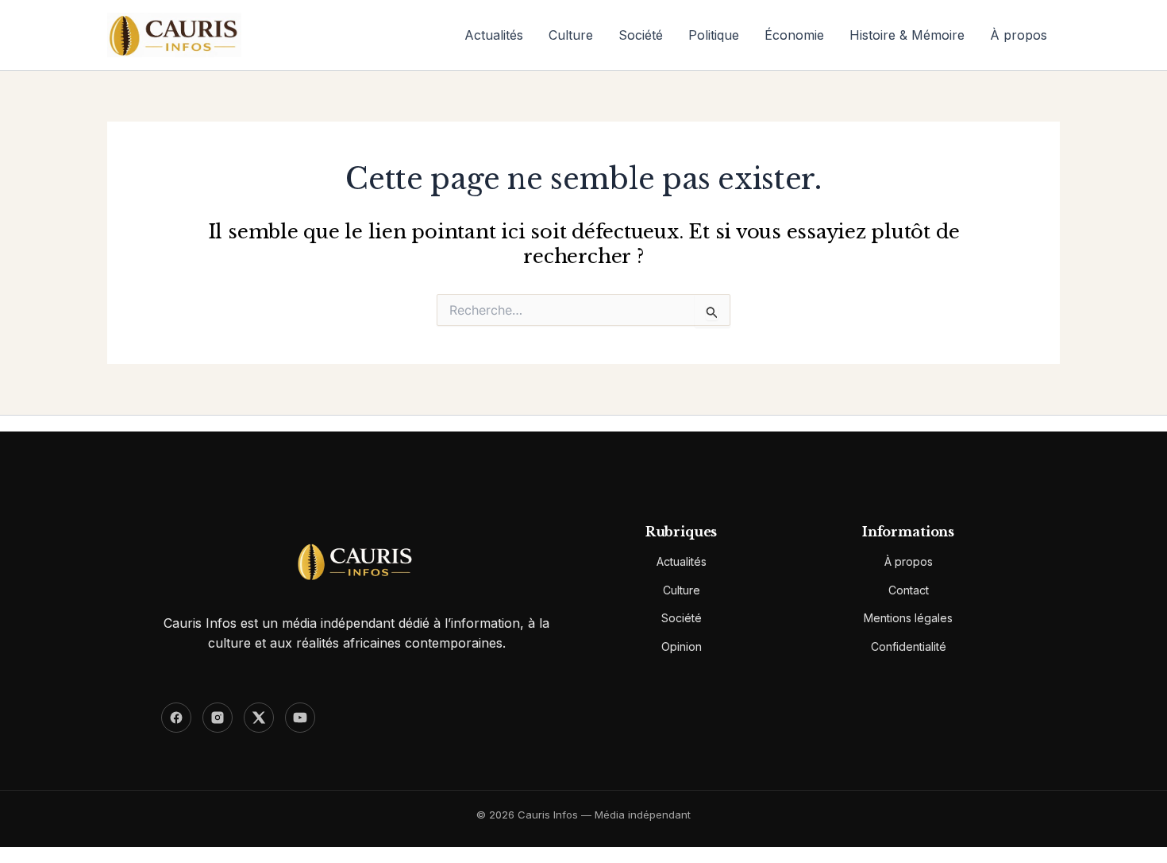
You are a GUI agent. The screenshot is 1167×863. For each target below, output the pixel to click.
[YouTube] (300, 717)
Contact (908, 590)
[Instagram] (217, 717)
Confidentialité (908, 646)
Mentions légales (908, 618)
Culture (571, 35)
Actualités (493, 35)
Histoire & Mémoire (907, 35)
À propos (1018, 35)
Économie (794, 35)
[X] (259, 717)
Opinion (681, 646)
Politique (713, 35)
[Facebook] (176, 717)
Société (640, 35)
